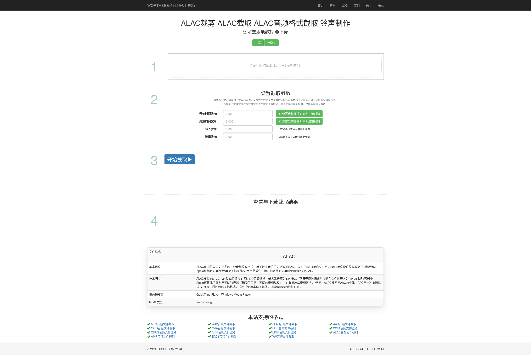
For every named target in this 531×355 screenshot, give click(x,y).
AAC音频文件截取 (344, 324)
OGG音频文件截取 (163, 328)
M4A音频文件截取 (223, 328)
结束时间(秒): (208, 121)
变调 (357, 5)
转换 (333, 5)
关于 (369, 5)
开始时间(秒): (208, 113)
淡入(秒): (211, 129)
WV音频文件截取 (283, 336)
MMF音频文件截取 (284, 332)
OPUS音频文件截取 (164, 332)
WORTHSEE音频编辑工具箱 (171, 5)
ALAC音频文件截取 (345, 332)
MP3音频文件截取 (162, 324)
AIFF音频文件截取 (224, 332)
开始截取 (177, 159)
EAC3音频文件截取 (224, 336)
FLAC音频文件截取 (284, 324)
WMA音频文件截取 (345, 328)
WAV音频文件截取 (223, 324)
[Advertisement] (265, 184)
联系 (381, 5)
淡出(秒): (211, 136)
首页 (321, 5)
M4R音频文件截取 (284, 328)
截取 (345, 5)
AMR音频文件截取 (163, 336)
